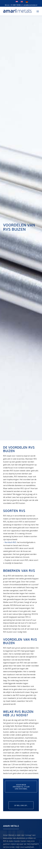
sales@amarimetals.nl (30, 5)
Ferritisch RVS (10, 542)
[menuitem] (38, 11)
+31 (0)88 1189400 (15, 5)
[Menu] (38, 11)
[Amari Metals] (17, 11)
